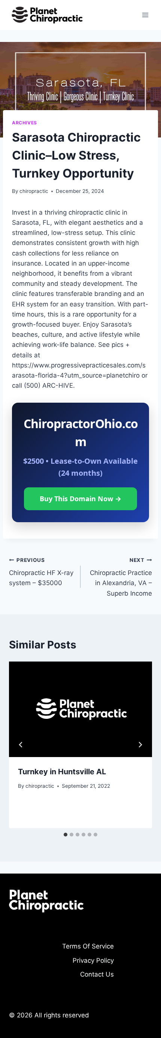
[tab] (65, 834)
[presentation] (80, 709)
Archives (24, 122)
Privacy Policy (93, 960)
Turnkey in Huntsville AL (62, 771)
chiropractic (33, 191)
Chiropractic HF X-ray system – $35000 (41, 572)
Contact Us (97, 974)
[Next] (140, 745)
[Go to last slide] (21, 745)
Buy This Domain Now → (80, 498)
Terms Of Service (88, 946)
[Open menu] (145, 15)
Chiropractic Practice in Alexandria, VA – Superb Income (121, 577)
